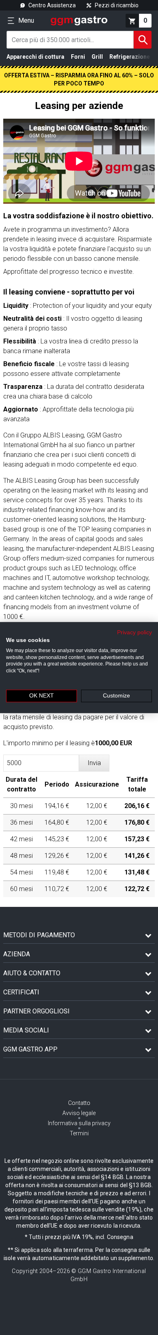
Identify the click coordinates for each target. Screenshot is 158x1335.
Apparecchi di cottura (35, 56)
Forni (78, 56)
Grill (97, 56)
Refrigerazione (129, 56)
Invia (94, 763)
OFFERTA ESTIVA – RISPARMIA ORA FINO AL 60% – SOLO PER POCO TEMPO (79, 79)
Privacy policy (134, 632)
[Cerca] (143, 40)
